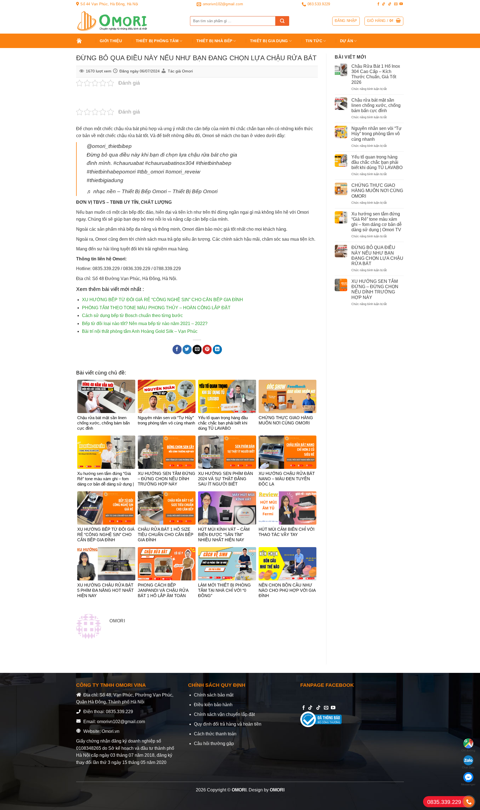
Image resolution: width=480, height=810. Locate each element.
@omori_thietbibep (109, 146)
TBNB (116, 202)
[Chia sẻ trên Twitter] (187, 349)
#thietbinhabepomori (111, 172)
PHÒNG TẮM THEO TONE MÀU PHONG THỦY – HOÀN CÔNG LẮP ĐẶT (156, 307)
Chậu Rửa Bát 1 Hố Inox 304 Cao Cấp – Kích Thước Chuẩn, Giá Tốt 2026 (375, 74)
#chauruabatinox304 (169, 163)
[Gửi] (282, 21)
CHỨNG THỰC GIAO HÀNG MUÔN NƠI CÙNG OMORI (377, 190)
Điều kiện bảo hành (213, 704)
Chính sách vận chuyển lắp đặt (224, 714)
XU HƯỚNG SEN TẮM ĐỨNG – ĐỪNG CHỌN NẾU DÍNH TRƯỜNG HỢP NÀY (374, 289)
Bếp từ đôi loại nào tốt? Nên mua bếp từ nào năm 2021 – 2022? (145, 323)
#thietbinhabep (213, 163)
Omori (187, 71)
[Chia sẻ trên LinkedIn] (217, 349)
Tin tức (314, 41)
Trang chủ (83, 40)
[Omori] (129, 21)
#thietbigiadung (105, 180)
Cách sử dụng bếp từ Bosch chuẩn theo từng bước (132, 315)
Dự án (346, 41)
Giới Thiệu (111, 41)
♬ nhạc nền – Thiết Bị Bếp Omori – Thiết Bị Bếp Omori (152, 191)
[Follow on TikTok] (383, 4)
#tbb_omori (150, 172)
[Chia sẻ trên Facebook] (177, 349)
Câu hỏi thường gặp (214, 743)
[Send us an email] (396, 4)
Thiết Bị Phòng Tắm (157, 41)
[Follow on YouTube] (401, 4)
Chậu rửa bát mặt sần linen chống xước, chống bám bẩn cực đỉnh (376, 105)
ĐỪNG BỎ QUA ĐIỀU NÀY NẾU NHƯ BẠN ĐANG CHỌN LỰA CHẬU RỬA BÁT (377, 255)
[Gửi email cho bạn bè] (197, 349)
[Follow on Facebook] (378, 4)
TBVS (99, 202)
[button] (384, 21)
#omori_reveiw (182, 172)
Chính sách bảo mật (213, 695)
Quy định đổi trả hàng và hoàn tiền (227, 724)
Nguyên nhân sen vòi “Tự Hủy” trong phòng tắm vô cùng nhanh (376, 133)
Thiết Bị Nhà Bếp (214, 41)
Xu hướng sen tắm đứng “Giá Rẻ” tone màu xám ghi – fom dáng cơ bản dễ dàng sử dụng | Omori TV (376, 222)
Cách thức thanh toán (215, 733)
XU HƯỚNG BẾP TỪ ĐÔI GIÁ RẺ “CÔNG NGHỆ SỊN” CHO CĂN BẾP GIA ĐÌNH (162, 299)
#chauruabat (128, 163)
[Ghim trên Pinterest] (207, 349)
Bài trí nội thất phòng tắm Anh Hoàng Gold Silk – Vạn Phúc (140, 331)
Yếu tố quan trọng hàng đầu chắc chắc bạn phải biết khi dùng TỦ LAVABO (376, 162)
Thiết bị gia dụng (269, 41)
